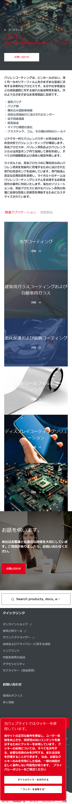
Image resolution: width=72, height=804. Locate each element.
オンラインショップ (15, 624)
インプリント (11, 651)
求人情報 (8, 702)
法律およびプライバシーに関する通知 (26, 644)
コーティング (15, 30)
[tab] (20, 212)
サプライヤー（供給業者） (19, 671)
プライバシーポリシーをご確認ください (33, 767)
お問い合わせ (21, 57)
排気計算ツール (12, 631)
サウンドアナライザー (17, 637)
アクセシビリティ (14, 664)
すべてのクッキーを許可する (33, 780)
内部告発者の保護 (14, 657)
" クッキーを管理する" (33, 789)
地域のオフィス (12, 696)
